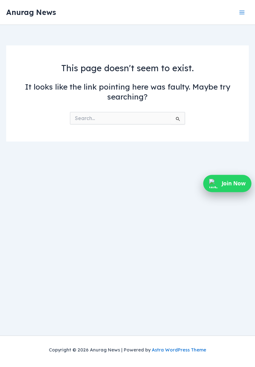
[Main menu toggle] (242, 12)
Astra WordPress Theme (179, 350)
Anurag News (31, 12)
